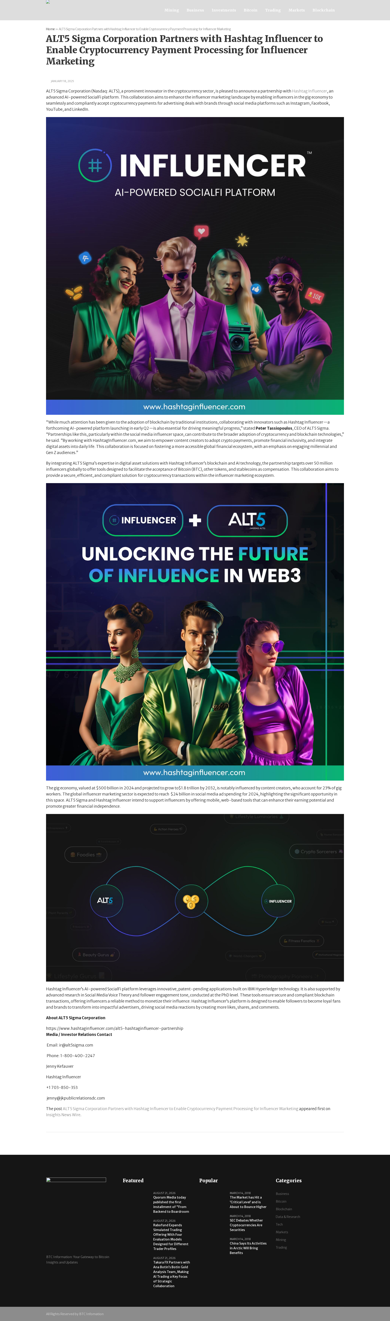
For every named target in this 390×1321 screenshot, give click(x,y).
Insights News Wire (63, 1114)
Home (50, 29)
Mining (281, 1240)
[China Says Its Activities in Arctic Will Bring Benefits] (212, 1245)
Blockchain (284, 1209)
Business (282, 1194)
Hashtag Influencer (309, 91)
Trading (281, 1247)
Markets (282, 1232)
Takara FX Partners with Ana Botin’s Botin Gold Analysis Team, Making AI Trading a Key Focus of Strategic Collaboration (171, 1274)
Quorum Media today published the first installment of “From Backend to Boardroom (171, 1204)
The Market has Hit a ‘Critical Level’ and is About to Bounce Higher (248, 1202)
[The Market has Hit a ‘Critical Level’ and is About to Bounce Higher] (212, 1199)
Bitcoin (281, 1201)
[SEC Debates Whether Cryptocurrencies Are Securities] (212, 1222)
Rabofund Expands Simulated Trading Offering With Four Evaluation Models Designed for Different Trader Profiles (170, 1237)
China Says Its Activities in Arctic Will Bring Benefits (248, 1248)
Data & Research (288, 1217)
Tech (279, 1224)
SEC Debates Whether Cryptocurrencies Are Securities (246, 1225)
